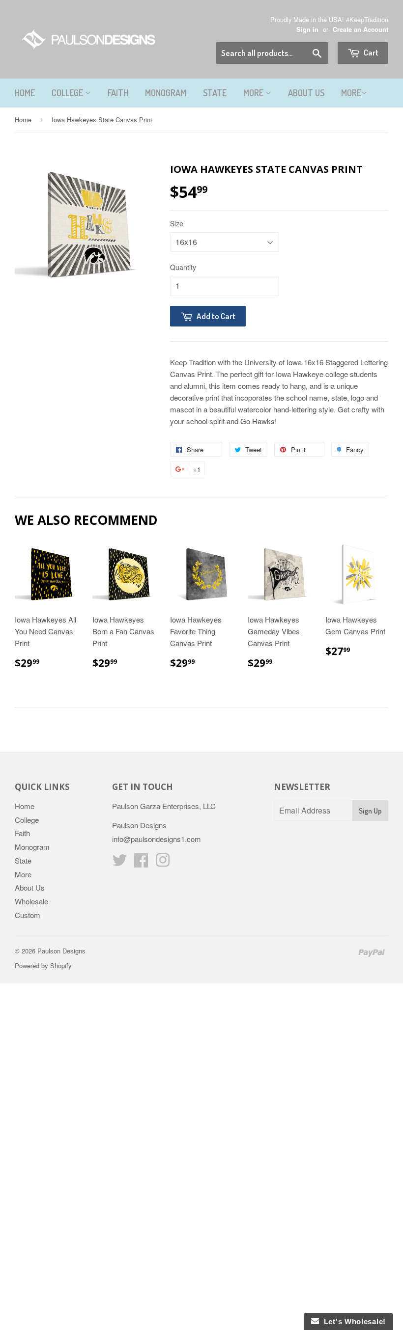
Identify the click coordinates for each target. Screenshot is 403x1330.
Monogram (165, 92)
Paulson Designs (61, 950)
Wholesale (31, 901)
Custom (27, 915)
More (254, 92)
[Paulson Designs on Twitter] (119, 863)
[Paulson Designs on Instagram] (162, 863)
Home (25, 92)
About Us (306, 92)
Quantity (183, 267)
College (68, 92)
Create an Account (360, 29)
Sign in (307, 29)
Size (176, 223)
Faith (118, 92)
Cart (370, 52)
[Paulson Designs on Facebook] (141, 863)
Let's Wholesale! (352, 1321)
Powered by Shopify (43, 965)
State (215, 92)
